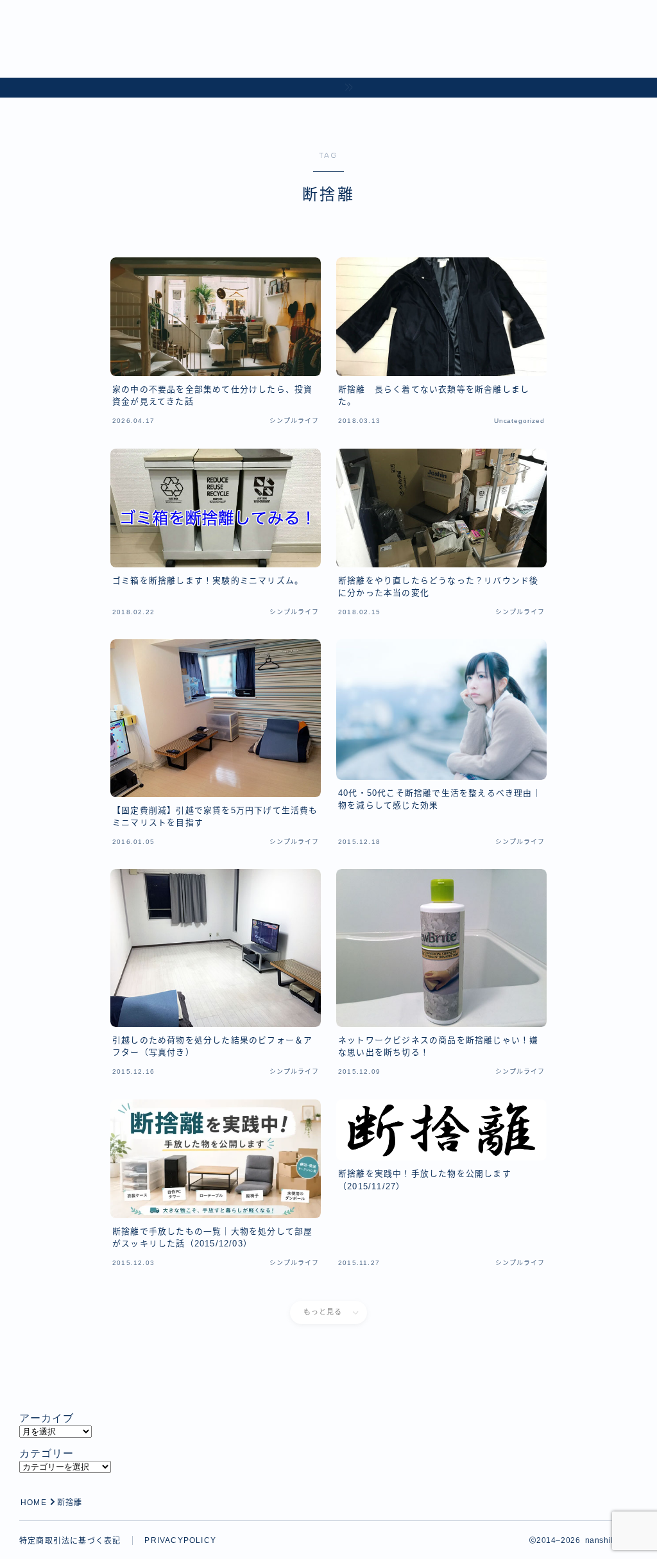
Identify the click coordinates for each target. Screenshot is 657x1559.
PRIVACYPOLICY (180, 1540)
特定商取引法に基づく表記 (70, 1541)
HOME (34, 1502)
